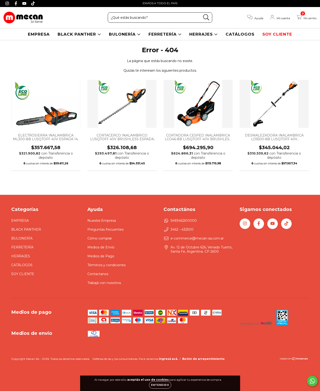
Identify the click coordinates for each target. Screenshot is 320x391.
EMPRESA (39, 34)
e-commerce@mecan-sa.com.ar (197, 238)
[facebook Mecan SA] (16, 3)
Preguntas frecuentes (105, 229)
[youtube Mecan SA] (25, 3)
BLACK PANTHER (77, 34)
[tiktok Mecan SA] (33, 3)
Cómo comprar (99, 238)
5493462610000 (184, 220)
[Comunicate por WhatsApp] (312, 381)
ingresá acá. (168, 359)
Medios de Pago (100, 256)
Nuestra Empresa (101, 220)
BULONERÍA (123, 34)
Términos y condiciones (106, 265)
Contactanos (97, 274)
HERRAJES (201, 34)
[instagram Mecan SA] (8, 3)
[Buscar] (206, 17)
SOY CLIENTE (277, 34)
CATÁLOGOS (240, 34)
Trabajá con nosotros (104, 283)
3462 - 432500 (182, 229)
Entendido (160, 385)
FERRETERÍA (163, 34)
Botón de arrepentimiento (203, 359)
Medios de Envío (101, 247)
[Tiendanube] (294, 359)
